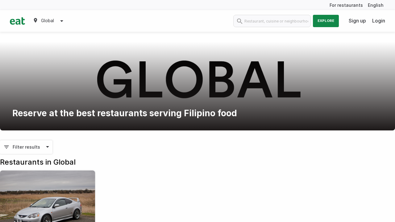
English (376, 5)
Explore (326, 20)
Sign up (357, 21)
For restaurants (346, 5)
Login (378, 21)
